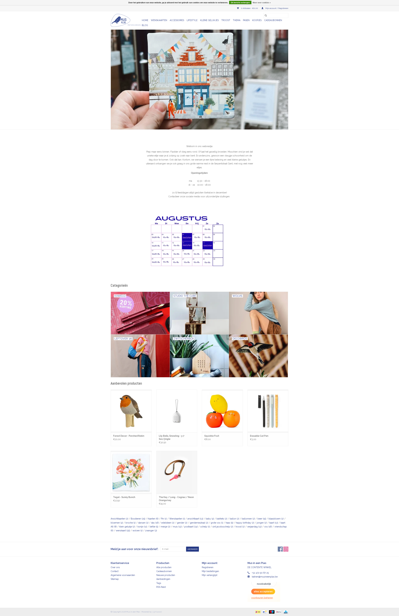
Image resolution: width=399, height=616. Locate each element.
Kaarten (153, 518)
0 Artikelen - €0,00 (249, 8)
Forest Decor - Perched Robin (128, 436)
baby (210, 518)
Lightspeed (157, 612)
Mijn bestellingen (210, 571)
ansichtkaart (195, 518)
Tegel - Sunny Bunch (124, 497)
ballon (234, 518)
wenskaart (123, 530)
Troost (225, 20)
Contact (114, 571)
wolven (137, 530)
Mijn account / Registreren (276, 8)
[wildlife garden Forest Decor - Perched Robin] (131, 411)
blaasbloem (276, 518)
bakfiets (221, 518)
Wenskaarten (159, 20)
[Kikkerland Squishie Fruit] (222, 411)
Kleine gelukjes (209, 20)
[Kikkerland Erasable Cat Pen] (268, 411)
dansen (143, 522)
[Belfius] (278, 612)
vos (268, 526)
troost (240, 526)
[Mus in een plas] (199, 79)
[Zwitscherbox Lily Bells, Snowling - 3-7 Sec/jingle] (176, 411)
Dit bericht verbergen (240, 3)
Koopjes (257, 20)
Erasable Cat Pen (259, 436)
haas (229, 522)
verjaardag (254, 526)
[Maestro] (271, 612)
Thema (236, 20)
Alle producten (163, 567)
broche (130, 522)
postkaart (191, 526)
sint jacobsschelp (222, 526)
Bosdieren (138, 518)
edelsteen (167, 522)
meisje (165, 526)
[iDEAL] (257, 612)
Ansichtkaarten (119, 518)
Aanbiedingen (163, 579)
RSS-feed (161, 587)
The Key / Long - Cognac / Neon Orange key (176, 499)
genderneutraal (199, 522)
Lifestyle (192, 20)
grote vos (217, 522)
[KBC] (285, 612)
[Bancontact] (264, 612)
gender (182, 522)
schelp (205, 526)
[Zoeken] (265, 15)
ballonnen (248, 518)
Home (145, 20)
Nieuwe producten (165, 575)
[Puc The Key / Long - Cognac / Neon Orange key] (176, 472)
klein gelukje (127, 526)
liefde (154, 526)
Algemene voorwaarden (123, 575)
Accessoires (177, 20)
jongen (262, 522)
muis (177, 526)
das (155, 522)
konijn (142, 526)
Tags (158, 583)
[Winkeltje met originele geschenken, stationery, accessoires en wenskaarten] (126, 20)
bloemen (117, 522)
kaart (273, 522)
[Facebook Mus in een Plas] (280, 549)
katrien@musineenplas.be (265, 576)
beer (261, 518)
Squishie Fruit (211, 436)
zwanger (151, 530)
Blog (145, 25)
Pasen (246, 20)
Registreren (207, 567)
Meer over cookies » (262, 3)
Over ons (115, 567)
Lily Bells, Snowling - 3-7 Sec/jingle (171, 437)
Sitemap (115, 579)
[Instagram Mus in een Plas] (285, 549)
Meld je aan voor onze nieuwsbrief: (134, 549)
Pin (164, 518)
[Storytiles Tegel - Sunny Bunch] (131, 472)
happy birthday (245, 522)
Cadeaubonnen (273, 20)
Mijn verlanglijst (209, 575)
